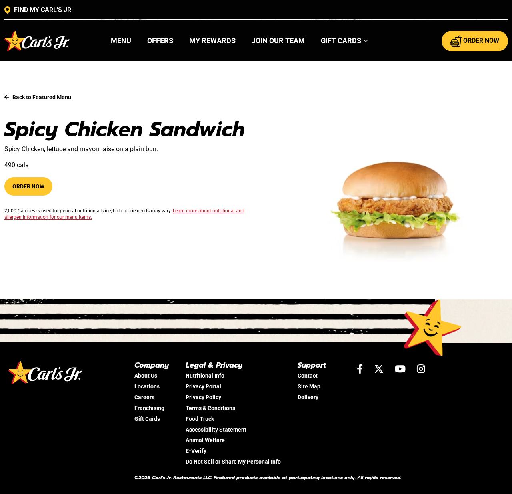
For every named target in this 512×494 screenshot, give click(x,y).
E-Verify (196, 451)
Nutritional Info (205, 375)
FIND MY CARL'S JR (42, 10)
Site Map (309, 386)
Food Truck (200, 419)
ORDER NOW (481, 40)
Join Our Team (278, 40)
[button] (344, 41)
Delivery (308, 397)
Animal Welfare (205, 440)
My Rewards (212, 40)
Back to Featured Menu (41, 97)
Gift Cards (147, 419)
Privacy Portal (203, 386)
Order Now (28, 186)
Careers (144, 397)
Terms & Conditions (210, 408)
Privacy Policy (203, 397)
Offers (160, 40)
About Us (145, 375)
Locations (147, 386)
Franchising (149, 408)
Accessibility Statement (216, 429)
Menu (121, 40)
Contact (308, 375)
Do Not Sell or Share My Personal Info (233, 461)
